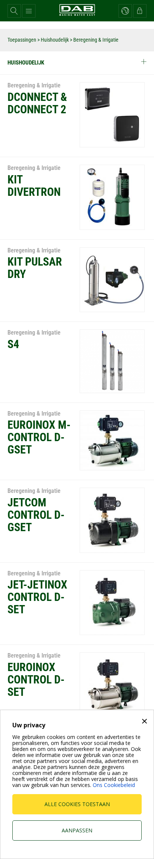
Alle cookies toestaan (77, 804)
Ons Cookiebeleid (114, 784)
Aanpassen (77, 830)
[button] (14, 11)
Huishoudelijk (55, 40)
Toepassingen (21, 40)
